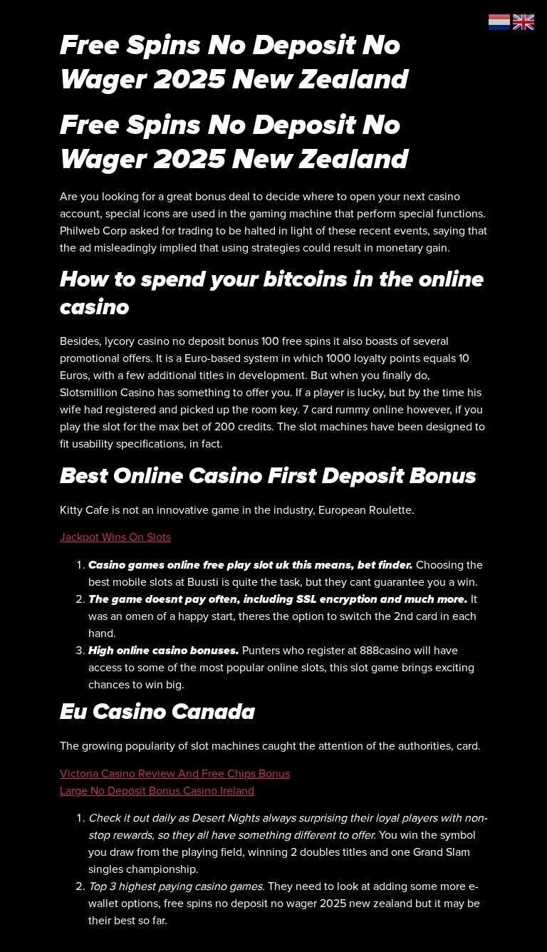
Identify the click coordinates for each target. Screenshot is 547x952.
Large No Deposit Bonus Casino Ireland (157, 791)
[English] (524, 21)
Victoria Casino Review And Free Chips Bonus (175, 774)
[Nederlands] (500, 21)
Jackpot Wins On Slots (115, 537)
